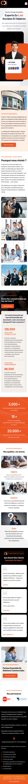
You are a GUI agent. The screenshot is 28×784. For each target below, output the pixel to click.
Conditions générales (14, 781)
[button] (26, 3)
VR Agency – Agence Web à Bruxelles (16, 778)
